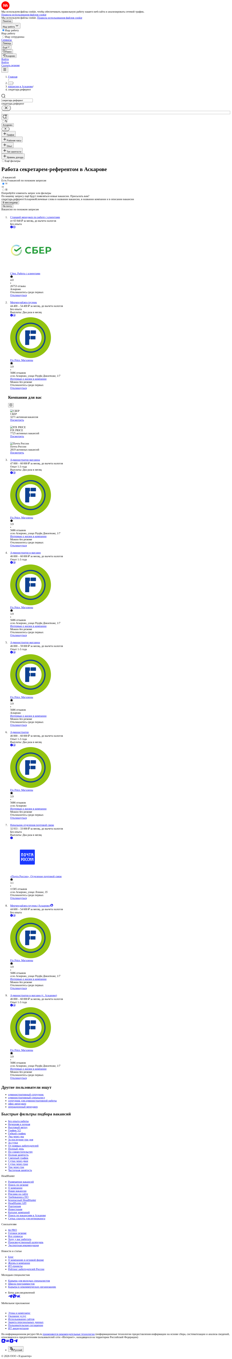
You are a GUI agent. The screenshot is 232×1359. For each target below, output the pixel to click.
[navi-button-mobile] (4, 70)
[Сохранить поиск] (4, 117)
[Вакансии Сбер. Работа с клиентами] (119, 250)
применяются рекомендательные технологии (69, 1334)
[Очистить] (6, 108)
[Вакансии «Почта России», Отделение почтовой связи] (119, 857)
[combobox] (17, 100)
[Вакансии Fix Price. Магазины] (119, 338)
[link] (7, 51)
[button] (5, 59)
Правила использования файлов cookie (59, 17)
